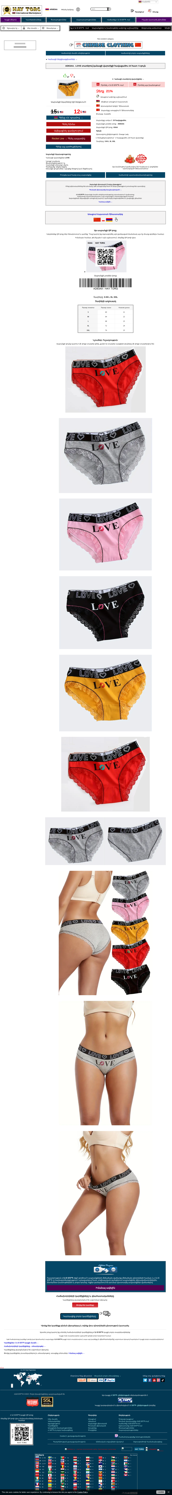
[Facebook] (150, 1381)
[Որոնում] (100, 10)
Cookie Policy (82, 1492)
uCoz (2, 1368)
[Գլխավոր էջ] (21, 15)
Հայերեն (145, 2)
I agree (160, 1492)
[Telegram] (145, 1381)
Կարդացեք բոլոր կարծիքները (79, 1316)
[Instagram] (158, 1381)
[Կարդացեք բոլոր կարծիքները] (104, 1316)
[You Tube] (154, 1381)
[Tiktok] (163, 1381)
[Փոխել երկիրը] (51, 10)
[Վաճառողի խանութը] (105, 48)
